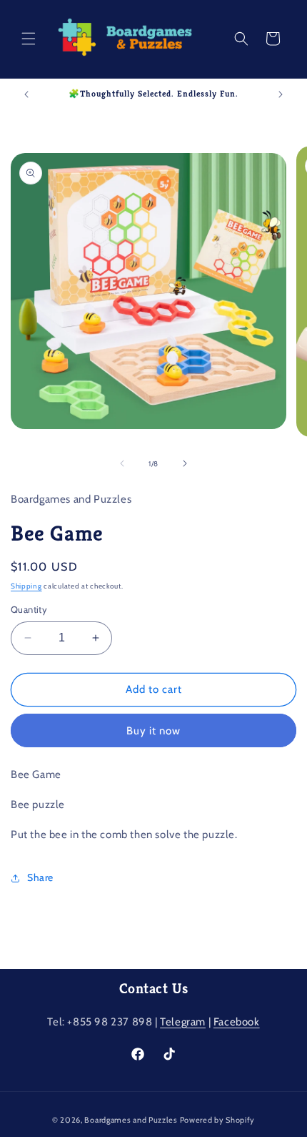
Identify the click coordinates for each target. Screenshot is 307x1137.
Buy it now (153, 730)
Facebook (236, 1021)
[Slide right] (185, 463)
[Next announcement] (280, 94)
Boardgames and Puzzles (130, 1120)
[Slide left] (122, 463)
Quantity (29, 609)
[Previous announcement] (26, 94)
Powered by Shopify (218, 1120)
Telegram (183, 1021)
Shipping (26, 586)
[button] (28, 38)
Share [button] (40, 877)
